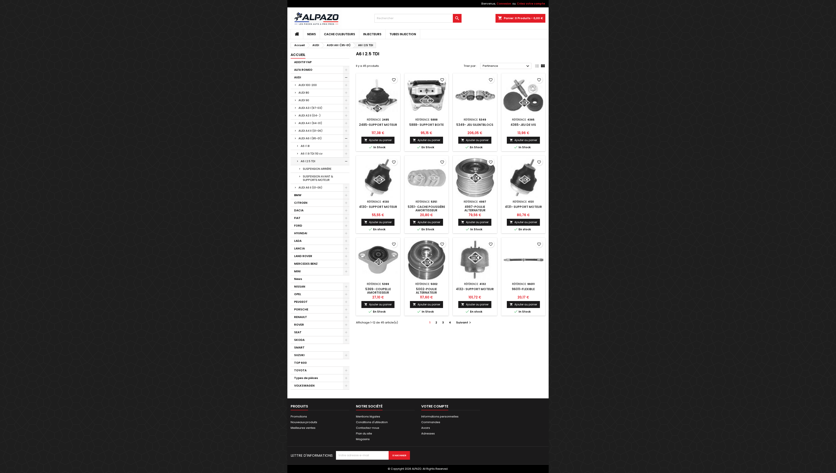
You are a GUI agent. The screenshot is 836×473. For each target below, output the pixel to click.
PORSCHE (301, 309)
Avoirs (425, 428)
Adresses (428, 433)
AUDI (297, 77)
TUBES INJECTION (402, 34)
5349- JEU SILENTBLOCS (474, 125)
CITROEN (300, 203)
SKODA (299, 340)
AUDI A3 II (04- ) (309, 115)
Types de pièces (306, 378)
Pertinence (506, 66)
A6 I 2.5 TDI (308, 161)
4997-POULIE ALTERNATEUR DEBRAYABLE (474, 210)
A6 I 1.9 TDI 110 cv (311, 153)
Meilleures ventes (303, 428)
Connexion (504, 3)
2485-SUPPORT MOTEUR (378, 125)
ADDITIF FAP (303, 62)
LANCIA (299, 248)
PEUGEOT (301, 302)
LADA (298, 241)
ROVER (299, 325)
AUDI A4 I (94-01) (310, 123)
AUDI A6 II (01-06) (310, 187)
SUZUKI (299, 355)
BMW (297, 195)
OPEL (297, 294)
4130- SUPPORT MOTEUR (378, 207)
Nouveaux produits (304, 422)
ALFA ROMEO (303, 70)
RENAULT (300, 317)
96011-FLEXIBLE (523, 289)
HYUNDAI (300, 233)
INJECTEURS (372, 34)
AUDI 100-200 (307, 85)
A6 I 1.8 (305, 146)
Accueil (298, 54)
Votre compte (434, 406)
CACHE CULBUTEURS (339, 34)
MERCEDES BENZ (306, 264)
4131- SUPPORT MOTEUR (523, 207)
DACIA (298, 210)
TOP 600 (300, 363)
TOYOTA (300, 370)
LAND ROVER (303, 256)
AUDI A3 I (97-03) (310, 108)
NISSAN (299, 286)
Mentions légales (368, 416)
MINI (297, 271)
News (311, 34)
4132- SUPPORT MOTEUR (475, 289)
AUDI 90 (303, 100)
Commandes (430, 422)
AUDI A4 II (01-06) (310, 131)
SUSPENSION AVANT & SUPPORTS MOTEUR (318, 178)
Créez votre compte (531, 3)
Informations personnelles (439, 416)
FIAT (297, 218)
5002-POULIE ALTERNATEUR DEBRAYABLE (426, 292)
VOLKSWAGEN (304, 386)
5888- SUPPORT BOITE (426, 125)
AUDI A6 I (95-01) (310, 138)
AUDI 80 (303, 93)
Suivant (464, 322)
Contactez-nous (367, 428)
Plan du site (364, 433)
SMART (299, 347)
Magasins (363, 439)
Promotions (299, 416)
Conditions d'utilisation (372, 422)
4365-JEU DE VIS (523, 125)
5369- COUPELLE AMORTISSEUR (378, 291)
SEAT (298, 332)
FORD (298, 226)
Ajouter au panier (378, 140)
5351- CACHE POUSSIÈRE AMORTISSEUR (426, 208)
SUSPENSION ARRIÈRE (317, 169)
